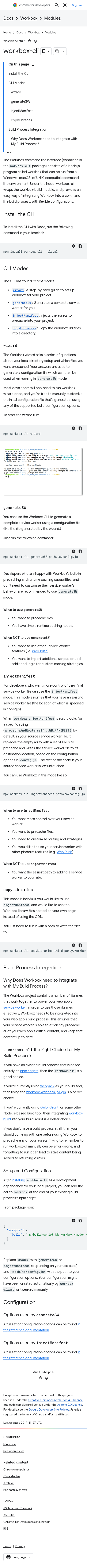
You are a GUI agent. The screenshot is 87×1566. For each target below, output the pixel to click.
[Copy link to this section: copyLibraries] (37, 889)
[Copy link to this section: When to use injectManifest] (53, 810)
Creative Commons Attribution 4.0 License (55, 1400)
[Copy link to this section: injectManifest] (39, 676)
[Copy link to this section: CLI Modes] (33, 269)
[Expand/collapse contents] (32, 65)
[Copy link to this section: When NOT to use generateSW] (54, 637)
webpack (47, 1086)
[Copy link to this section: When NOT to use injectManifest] (60, 863)
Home (7, 32)
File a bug (9, 1444)
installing (18, 1180)
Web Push (40, 651)
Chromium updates (16, 1469)
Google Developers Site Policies (49, 1409)
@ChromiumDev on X (17, 1508)
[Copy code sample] (80, 246)
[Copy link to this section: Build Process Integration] (65, 968)
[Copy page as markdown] (57, 51)
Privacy (20, 1546)
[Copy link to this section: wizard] (21, 345)
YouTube (9, 1515)
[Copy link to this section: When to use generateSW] (46, 609)
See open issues (13, 1451)
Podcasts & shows (15, 1490)
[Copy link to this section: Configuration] (39, 1302)
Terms (7, 1546)
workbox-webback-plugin (46, 1092)
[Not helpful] (36, 41)
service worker (14, 1007)
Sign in (77, 5)
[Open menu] (7, 5)
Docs (8, 18)
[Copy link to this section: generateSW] (30, 507)
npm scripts (29, 1071)
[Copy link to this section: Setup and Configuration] (55, 1171)
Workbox (28, 18)
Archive (8, 1483)
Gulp (44, 1107)
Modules (52, 18)
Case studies (11, 1476)
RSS (5, 1528)
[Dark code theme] (73, 246)
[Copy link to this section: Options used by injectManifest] (72, 1343)
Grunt (53, 1107)
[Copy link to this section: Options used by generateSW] (63, 1315)
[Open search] (56, 5)
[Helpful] (29, 41)
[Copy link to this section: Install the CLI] (38, 214)
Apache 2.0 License (69, 1405)
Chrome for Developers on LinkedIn (26, 1522)
